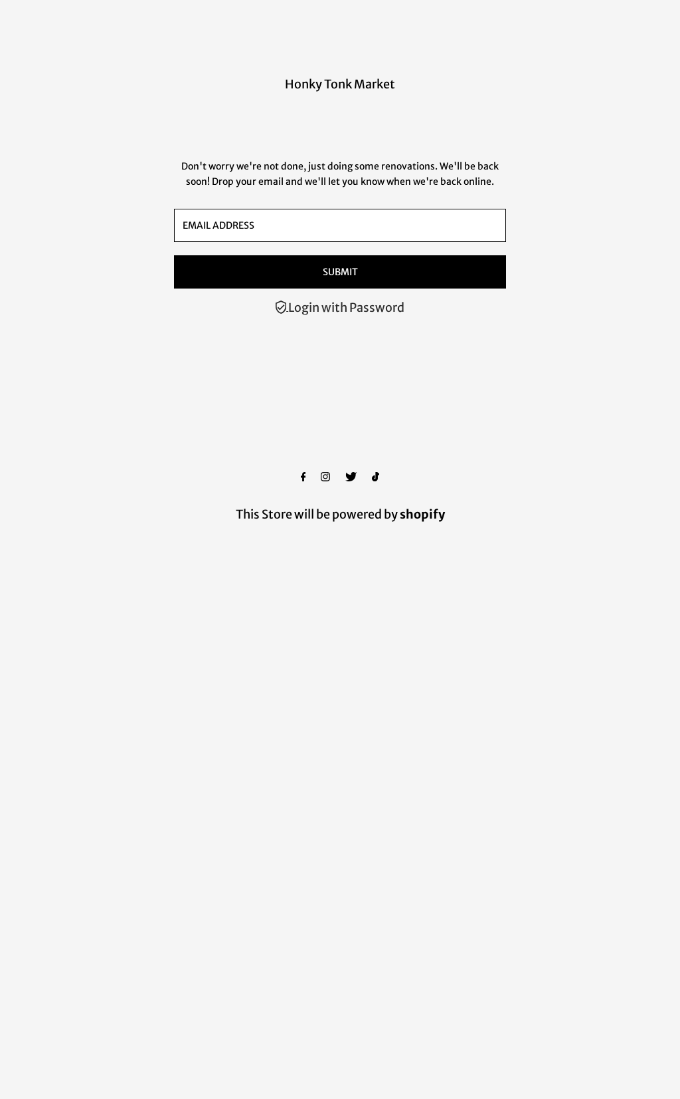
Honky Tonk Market (340, 84)
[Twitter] (351, 477)
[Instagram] (325, 477)
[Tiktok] (375, 477)
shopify (422, 514)
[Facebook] (303, 477)
